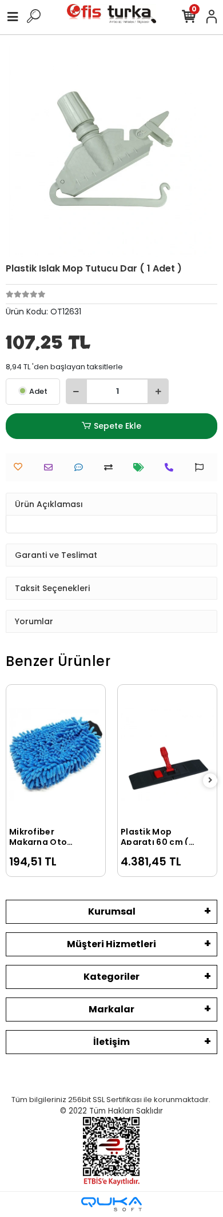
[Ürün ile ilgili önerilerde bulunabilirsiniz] (202, 467)
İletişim (111, 1041)
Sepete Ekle (117, 426)
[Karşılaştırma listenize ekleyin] (111, 467)
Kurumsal (112, 911)
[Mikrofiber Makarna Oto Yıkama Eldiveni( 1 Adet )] (55, 754)
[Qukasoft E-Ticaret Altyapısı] (111, 1204)
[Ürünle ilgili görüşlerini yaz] (81, 467)
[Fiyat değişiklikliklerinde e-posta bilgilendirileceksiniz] (141, 467)
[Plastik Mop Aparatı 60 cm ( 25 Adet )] (167, 754)
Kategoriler (111, 976)
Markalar (111, 1009)
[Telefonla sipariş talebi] (172, 467)
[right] (210, 780)
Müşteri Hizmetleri (111, 944)
